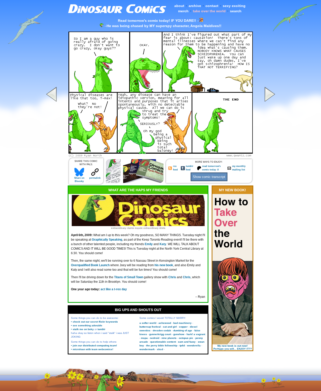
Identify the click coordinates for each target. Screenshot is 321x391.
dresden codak (162, 330)
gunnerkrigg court (160, 334)
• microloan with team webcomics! (92, 349)
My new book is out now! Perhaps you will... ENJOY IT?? (232, 347)
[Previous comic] (52, 156)
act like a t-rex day (114, 289)
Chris (172, 277)
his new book (163, 265)
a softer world (147, 323)
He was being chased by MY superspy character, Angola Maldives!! (164, 26)
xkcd (160, 349)
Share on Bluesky (79, 179)
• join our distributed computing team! (94, 345)
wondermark (147, 349)
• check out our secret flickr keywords (94, 321)
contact (211, 6)
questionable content (163, 341)
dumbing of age (182, 330)
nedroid (154, 338)
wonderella (194, 345)
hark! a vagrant (196, 334)
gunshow (178, 334)
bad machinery (182, 323)
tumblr (101, 329)
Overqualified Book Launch (90, 265)
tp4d (182, 345)
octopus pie (186, 338)
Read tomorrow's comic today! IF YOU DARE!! (157, 21)
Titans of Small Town (128, 277)
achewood (164, 323)
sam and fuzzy (187, 341)
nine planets (169, 338)
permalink (95, 178)
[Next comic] (269, 156)
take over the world (209, 11)
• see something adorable (86, 325)
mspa (144, 338)
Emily (149, 244)
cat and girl (170, 326)
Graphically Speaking (107, 239)
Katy (162, 244)
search (236, 11)
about (179, 6)
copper (183, 326)
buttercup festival (150, 326)
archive (195, 6)
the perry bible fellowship (161, 345)
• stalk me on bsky (82, 329)
